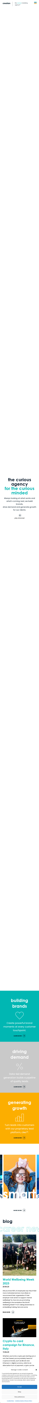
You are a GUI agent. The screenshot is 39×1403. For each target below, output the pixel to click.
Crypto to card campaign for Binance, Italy (19, 1344)
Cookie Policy (10, 1401)
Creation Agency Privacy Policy (23, 1401)
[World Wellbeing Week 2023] (19, 1255)
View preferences (19, 1397)
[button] (36, 1370)
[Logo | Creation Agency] (6, 3)
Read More (6, 1312)
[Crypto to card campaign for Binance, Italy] (19, 1327)
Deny (19, 1392)
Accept (19, 1387)
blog (7, 1221)
